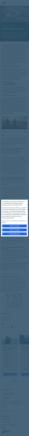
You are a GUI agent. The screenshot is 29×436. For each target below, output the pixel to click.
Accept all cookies (14, 226)
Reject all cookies (14, 230)
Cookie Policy (15, 221)
